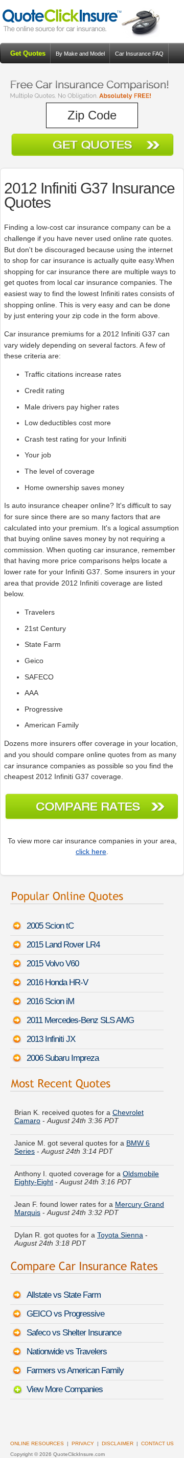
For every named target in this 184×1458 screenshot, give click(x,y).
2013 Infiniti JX (51, 1039)
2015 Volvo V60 (53, 963)
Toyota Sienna (120, 1233)
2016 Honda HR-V (57, 982)
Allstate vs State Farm (64, 1295)
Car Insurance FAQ (139, 54)
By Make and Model (80, 54)
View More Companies (65, 1389)
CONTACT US (157, 1443)
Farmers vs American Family (75, 1370)
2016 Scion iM (50, 1001)
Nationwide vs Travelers (67, 1351)
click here (91, 851)
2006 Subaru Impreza (63, 1058)
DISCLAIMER (117, 1443)
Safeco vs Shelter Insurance (74, 1333)
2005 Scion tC (50, 926)
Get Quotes (27, 53)
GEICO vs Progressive (65, 1314)
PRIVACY (83, 1443)
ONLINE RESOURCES (37, 1443)
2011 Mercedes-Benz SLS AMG (80, 1020)
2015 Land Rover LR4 (63, 945)
